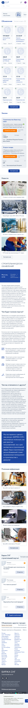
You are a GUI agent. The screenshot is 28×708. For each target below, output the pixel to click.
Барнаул (4, 664)
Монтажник (10, 580)
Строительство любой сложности (20, 80)
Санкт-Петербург (6, 635)
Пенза (16, 653)
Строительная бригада (20, 60)
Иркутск (16, 633)
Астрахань (17, 650)
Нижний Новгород (6, 639)
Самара (3, 646)
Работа (24, 630)
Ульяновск (17, 635)
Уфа (3, 649)
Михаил (9, 563)
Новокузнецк (17, 647)
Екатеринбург (5, 638)
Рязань (16, 649)
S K (8, 597)
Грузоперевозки (22, 625)
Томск (16, 642)
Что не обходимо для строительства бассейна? (14, 568)
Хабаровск (17, 636)
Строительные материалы (19, 627)
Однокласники (14, 277)
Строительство (20, 100)
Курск (15, 663)
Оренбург (16, 644)
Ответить (20, 572)
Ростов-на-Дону (6, 647)
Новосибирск (5, 636)
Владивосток (17, 639)
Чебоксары (17, 660)
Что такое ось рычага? (10, 585)
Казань (3, 641)
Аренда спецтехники (7, 625)
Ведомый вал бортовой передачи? (13, 602)
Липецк (16, 655)
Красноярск (5, 650)
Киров (16, 657)
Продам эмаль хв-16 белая (7, 60)
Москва (3, 633)
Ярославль (17, 638)
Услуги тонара (8, 147)
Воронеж (4, 653)
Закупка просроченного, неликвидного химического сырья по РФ (20, 39)
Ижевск (3, 663)
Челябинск (4, 642)
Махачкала (17, 641)
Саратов (4, 658)
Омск (3, 644)
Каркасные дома (7, 100)
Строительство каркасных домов (7, 80)
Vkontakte (13, 274)
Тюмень (4, 660)
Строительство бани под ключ (12, 121)
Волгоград (4, 655)
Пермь (3, 652)
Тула (15, 658)
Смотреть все (14, 107)
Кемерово (17, 646)
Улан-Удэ (16, 664)
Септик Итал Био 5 (6, 39)
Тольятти (4, 661)
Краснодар (4, 657)
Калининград (17, 661)
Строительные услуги (7, 627)
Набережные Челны (19, 652)
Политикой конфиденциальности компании (14, 703)
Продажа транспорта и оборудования (11, 630)
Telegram (12, 276)
